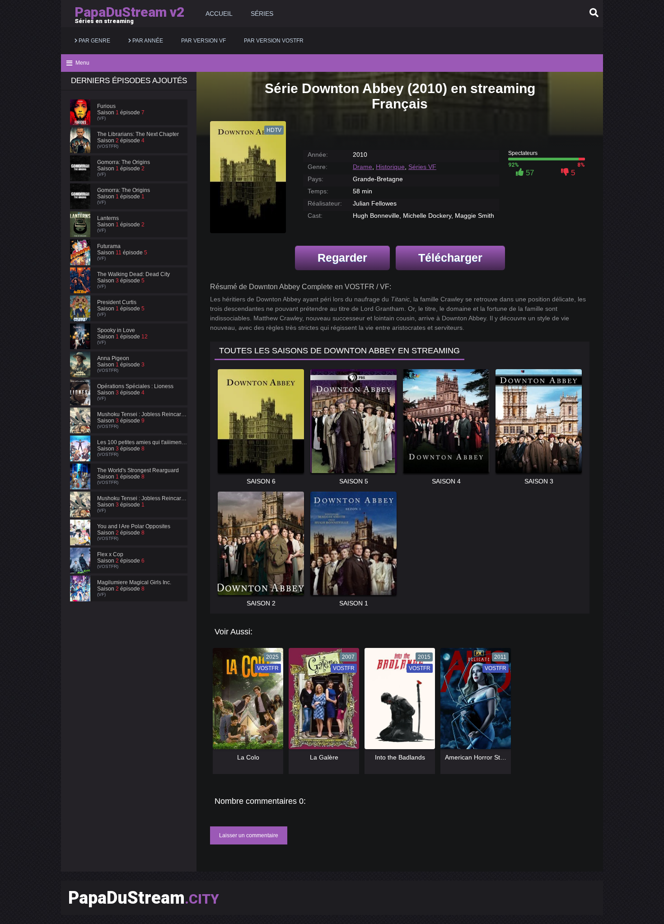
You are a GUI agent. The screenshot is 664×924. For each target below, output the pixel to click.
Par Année (147, 41)
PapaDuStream (143, 898)
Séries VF (422, 166)
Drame (362, 166)
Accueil (219, 13)
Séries (262, 13)
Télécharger (450, 257)
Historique (390, 166)
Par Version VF (203, 41)
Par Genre (93, 41)
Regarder (342, 257)
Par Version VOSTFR (274, 41)
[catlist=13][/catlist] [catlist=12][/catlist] (246, 702)
